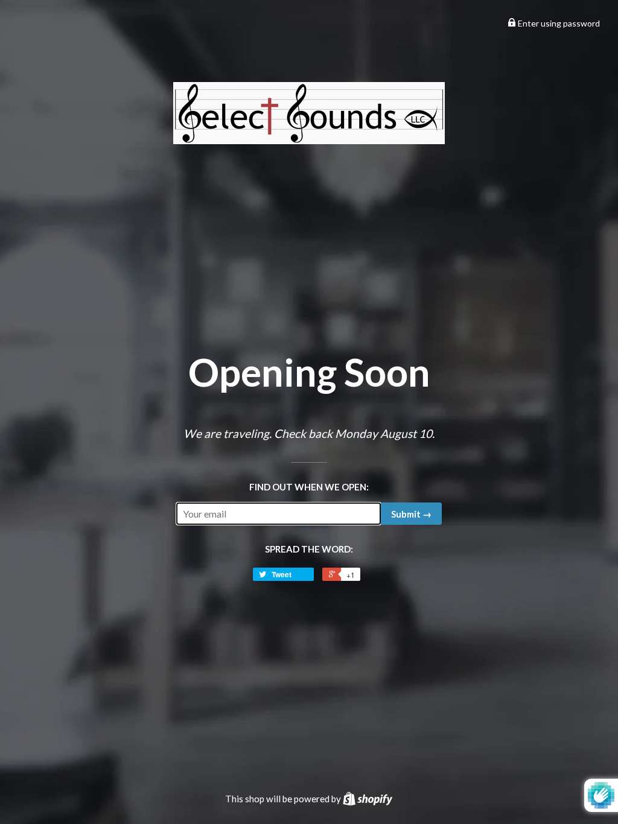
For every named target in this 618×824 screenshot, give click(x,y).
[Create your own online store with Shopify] (367, 798)
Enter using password (558, 23)
